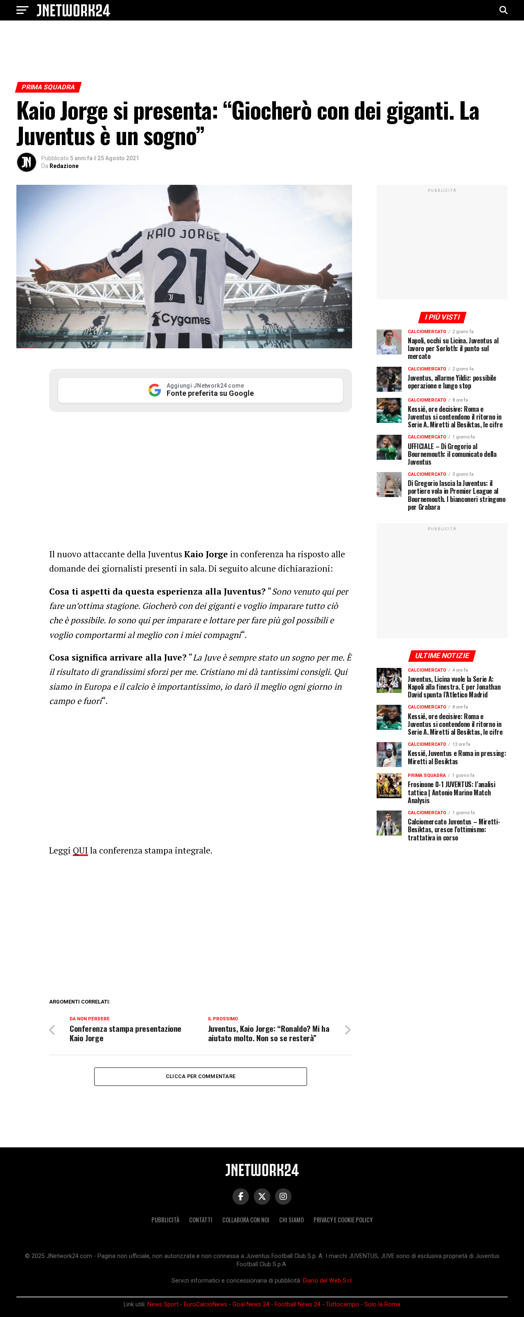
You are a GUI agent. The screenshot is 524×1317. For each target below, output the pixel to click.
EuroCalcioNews (205, 1304)
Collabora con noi (245, 1219)
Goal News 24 (251, 1304)
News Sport (162, 1304)
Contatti (200, 1219)
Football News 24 (298, 1304)
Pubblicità (165, 1219)
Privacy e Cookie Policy (343, 1219)
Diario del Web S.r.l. (328, 1280)
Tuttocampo (342, 1304)
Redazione (64, 166)
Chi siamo (291, 1219)
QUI (80, 850)
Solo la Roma (382, 1304)
